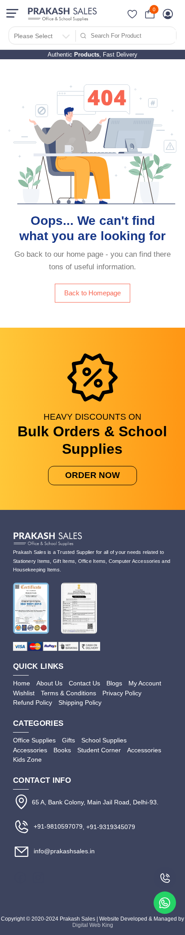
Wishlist (24, 693)
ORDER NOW (92, 475)
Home (21, 683)
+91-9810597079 (57, 826)
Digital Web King (92, 925)
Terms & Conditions (68, 693)
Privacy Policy (121, 693)
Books (62, 750)
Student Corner (99, 750)
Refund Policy (32, 702)
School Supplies (104, 740)
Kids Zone (27, 759)
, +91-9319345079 (109, 826)
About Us (49, 683)
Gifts (68, 740)
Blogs (114, 683)
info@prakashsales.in (63, 851)
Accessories (30, 750)
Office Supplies (34, 740)
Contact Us (84, 683)
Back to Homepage (92, 293)
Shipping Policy (79, 702)
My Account (144, 683)
